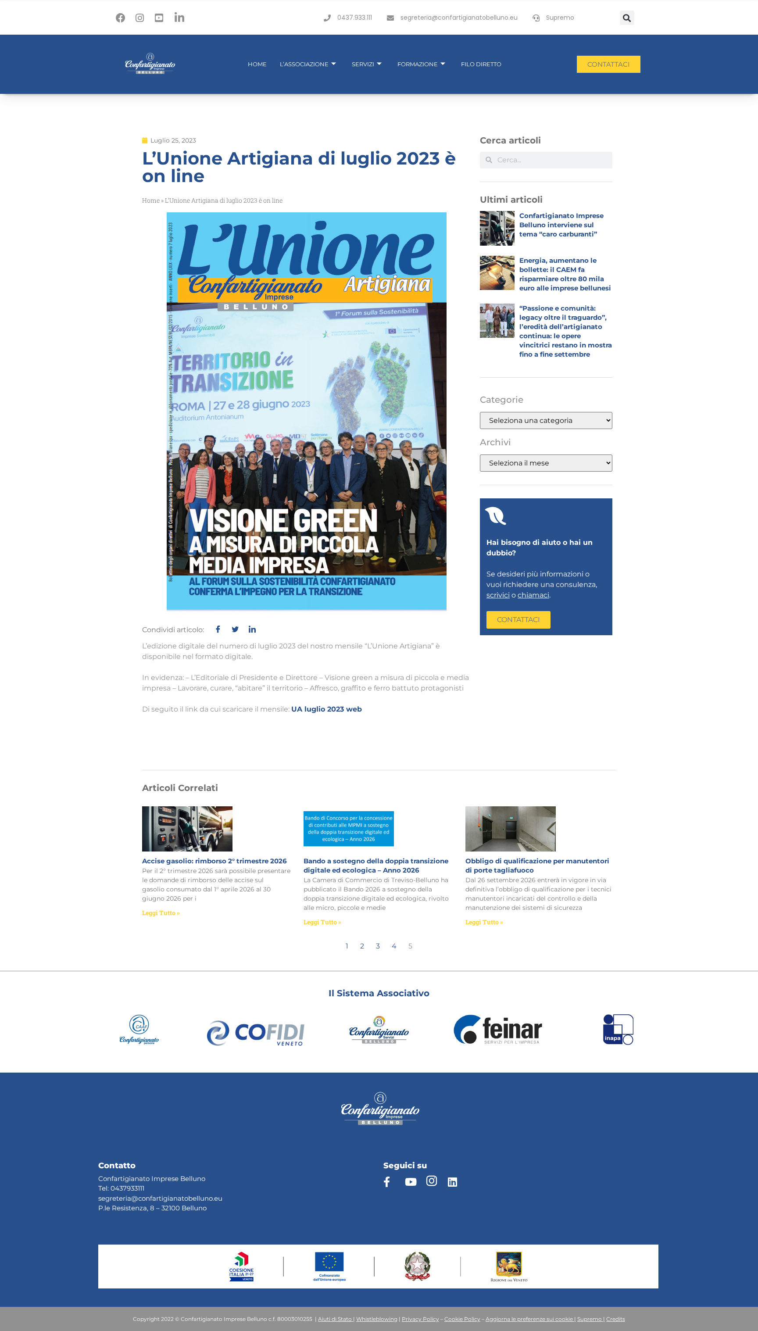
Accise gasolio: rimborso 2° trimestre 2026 (214, 861)
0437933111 (127, 1188)
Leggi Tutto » (161, 913)
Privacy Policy (420, 1319)
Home (257, 64)
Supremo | (591, 1319)
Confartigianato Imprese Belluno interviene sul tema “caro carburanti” (561, 224)
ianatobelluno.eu (195, 1198)
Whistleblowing (376, 1319)
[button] (627, 18)
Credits (615, 1319)
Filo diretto (481, 64)
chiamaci (533, 595)
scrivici (498, 595)
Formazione (417, 64)
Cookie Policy (462, 1319)
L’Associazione (304, 64)
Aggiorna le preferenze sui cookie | (531, 1319)
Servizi (363, 64)
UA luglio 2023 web (326, 709)
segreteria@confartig (133, 1198)
